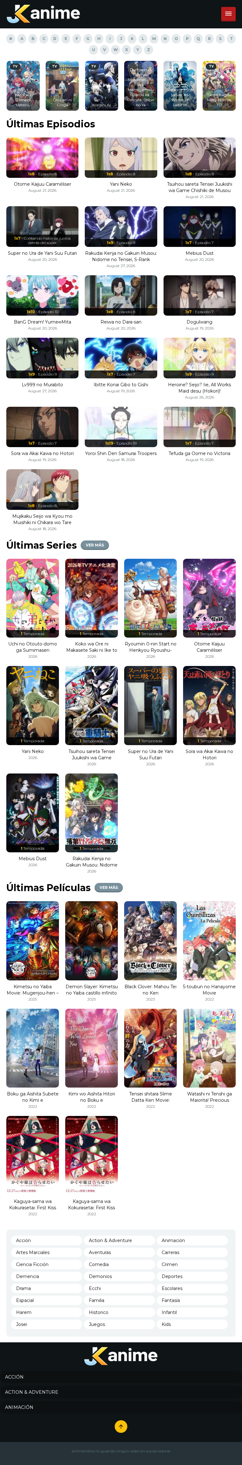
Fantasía (171, 1300)
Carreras (170, 1252)
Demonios (100, 1276)
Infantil (169, 1312)
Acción (23, 1240)
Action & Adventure (110, 1240)
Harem (24, 1312)
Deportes (172, 1276)
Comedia (99, 1264)
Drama (23, 1288)
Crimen (170, 1264)
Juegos (97, 1324)
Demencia (27, 1276)
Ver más (95, 545)
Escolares (172, 1288)
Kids (166, 1324)
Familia (96, 1300)
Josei (21, 1324)
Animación (173, 1240)
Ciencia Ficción (32, 1264)
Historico (98, 1312)
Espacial (25, 1300)
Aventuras (100, 1252)
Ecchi (95, 1288)
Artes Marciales (32, 1252)
